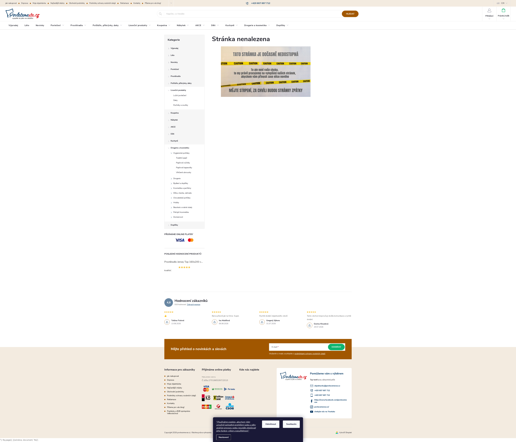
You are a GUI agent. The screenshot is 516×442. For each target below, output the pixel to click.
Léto (172, 55)
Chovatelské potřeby (181, 198)
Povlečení (175, 69)
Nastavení (224, 437)
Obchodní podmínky (77, 3)
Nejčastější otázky (57, 3)
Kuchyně (174, 141)
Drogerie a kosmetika (180, 148)
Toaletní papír (181, 158)
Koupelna (175, 113)
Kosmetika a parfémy (182, 188)
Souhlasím (291, 424)
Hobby (176, 202)
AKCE (173, 127)
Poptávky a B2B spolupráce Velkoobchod (178, 412)
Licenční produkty (178, 90)
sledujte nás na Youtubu (324, 411)
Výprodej (174, 48)
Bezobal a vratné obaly (182, 207)
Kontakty (136, 3)
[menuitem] (13, 25)
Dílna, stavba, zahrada (182, 193)
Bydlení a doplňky (180, 183)
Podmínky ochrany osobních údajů (102, 3)
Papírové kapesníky (184, 167)
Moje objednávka (39, 3)
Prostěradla (176, 76)
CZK (502, 3)
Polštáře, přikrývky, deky (181, 83)
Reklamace (124, 3)
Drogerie (176, 178)
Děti (172, 134)
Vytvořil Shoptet (345, 432)
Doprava (24, 3)
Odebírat (336, 347)
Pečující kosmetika (181, 212)
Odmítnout (270, 424)
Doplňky (174, 225)
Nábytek (174, 120)
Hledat (350, 13)
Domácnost (178, 217)
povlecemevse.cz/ (321, 407)
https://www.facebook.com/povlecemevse (330, 401)
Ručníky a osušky (180, 105)
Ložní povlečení (179, 95)
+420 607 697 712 (322, 390)
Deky (175, 100)
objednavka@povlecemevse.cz (327, 385)
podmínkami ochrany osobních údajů (310, 353)
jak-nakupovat (11, 3)
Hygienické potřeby (181, 153)
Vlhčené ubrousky (183, 172)
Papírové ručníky (183, 162)
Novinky (174, 62)
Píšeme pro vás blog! (153, 3)
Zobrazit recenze (193, 304)
